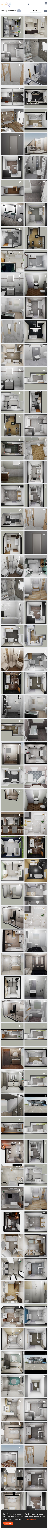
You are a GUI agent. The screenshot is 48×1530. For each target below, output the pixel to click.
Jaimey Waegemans (14, 856)
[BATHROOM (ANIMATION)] (12, 683)
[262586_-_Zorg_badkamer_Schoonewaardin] (12, 1151)
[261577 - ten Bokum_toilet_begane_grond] (12, 1339)
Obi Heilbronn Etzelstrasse (17, 200)
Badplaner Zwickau (38, 153)
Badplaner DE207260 (39, 83)
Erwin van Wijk (36, 130)
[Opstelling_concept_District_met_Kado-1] (12, 1058)
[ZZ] (12, 214)
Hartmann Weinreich (38, 411)
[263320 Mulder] (12, 1269)
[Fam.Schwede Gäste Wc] (35, 284)
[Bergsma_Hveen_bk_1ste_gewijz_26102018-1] (12, 50)
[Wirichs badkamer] (35, 472)
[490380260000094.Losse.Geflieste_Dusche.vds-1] (12, 284)
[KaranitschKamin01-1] (12, 425)
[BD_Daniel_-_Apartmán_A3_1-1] (12, 331)
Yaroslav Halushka (14, 832)
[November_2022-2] (12, 823)
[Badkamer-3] (12, 1011)
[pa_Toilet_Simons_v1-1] (35, 1386)
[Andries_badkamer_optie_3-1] (12, 870)
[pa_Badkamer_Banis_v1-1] (12, 448)
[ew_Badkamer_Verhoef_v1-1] (35, 261)
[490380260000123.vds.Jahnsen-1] (12, 472)
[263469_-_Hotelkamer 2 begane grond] (12, 1479)
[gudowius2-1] (12, 191)
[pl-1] (12, 542)
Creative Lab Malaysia (39, 1114)
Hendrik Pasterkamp (15, 879)
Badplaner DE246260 (15, 247)
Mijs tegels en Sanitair (39, 106)
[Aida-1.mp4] (35, 917)
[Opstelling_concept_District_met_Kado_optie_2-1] (12, 964)
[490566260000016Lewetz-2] (35, 144)
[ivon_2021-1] (12, 730)
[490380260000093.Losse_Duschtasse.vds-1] (12, 378)
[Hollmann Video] (35, 1292)
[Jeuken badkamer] (12, 987)
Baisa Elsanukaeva (14, 1043)
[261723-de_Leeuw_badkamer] (12, 1222)
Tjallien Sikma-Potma (15, 59)
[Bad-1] (35, 402)
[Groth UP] (35, 1011)
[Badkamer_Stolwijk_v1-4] (12, 402)
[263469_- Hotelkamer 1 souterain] (12, 1433)
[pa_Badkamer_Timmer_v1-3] (35, 1269)
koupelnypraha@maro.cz (16, 83)
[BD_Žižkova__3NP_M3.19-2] (12, 355)
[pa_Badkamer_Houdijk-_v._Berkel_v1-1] (35, 120)
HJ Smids (10, 809)
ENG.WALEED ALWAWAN (16, 692)
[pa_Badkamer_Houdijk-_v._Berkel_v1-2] (35, 1058)
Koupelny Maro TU (14, 364)
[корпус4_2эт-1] (35, 636)
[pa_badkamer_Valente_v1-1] (35, 378)
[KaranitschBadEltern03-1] (35, 331)
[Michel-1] (12, 27)
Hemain (33, 59)
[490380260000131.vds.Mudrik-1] (12, 566)
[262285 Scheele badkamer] (12, 1315)
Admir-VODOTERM (38, 1254)
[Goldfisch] (35, 987)
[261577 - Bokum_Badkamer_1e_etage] (12, 1362)
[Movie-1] (35, 238)
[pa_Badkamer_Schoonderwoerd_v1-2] (35, 495)
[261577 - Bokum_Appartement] (12, 1409)
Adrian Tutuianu (13, 223)
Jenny (33, 832)
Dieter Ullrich (35, 247)
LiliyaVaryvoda (36, 973)
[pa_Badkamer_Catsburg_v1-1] (12, 636)
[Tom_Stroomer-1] (12, 941)
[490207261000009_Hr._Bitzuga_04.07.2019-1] (35, 74)
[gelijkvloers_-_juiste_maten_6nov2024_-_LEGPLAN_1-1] (12, 1456)
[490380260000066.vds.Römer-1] (12, 308)
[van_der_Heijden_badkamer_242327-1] (35, 753)
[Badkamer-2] (12, 894)
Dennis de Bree (36, 668)
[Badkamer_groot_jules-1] (12, 847)
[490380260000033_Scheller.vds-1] (12, 144)
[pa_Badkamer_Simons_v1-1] (35, 683)
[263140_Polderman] (12, 1245)
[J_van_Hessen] (35, 27)
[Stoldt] (12, 97)
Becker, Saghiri (12, 176)
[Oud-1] (12, 519)
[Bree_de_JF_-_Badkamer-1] (35, 659)
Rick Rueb (34, 481)
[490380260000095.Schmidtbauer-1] (12, 706)
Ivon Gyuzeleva (13, 739)
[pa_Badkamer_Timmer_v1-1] (35, 1433)
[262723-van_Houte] (12, 1175)
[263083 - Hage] (12, 1292)
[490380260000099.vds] (12, 612)
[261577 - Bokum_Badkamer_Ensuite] (12, 1386)
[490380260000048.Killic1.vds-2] (35, 167)
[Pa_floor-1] (12, 495)
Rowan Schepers (37, 36)
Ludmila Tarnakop (37, 645)
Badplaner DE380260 (15, 153)
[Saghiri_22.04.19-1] (12, 167)
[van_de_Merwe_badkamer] (12, 1081)
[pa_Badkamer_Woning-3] (35, 308)
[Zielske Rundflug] (35, 589)
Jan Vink (10, 36)
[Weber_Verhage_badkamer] (35, 566)
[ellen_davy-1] (12, 776)
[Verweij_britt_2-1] (35, 870)
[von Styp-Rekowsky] (35, 355)
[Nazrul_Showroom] (35, 1105)
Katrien (10, 1465)
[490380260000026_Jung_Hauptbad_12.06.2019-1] (35, 448)
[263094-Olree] (12, 1198)
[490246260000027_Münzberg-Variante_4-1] (12, 238)
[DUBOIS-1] (35, 50)
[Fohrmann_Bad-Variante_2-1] (35, 776)
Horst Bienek (35, 786)
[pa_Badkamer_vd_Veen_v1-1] (35, 1315)
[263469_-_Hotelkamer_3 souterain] (12, 1503)
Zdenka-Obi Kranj (13, 551)
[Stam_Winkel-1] (35, 97)
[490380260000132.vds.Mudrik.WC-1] (12, 753)
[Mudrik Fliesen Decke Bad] (12, 659)
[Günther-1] (35, 941)
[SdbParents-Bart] (12, 120)
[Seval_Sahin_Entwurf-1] (12, 1034)
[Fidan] (35, 730)
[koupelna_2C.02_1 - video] (12, 261)
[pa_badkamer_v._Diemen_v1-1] (35, 214)
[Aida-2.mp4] (35, 823)
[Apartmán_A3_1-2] (12, 74)
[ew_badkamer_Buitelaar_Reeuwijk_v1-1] (35, 894)
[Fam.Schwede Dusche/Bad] (35, 191)
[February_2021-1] (35, 964)
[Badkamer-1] (12, 800)
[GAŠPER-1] (35, 1245)
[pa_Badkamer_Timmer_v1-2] (35, 1479)
